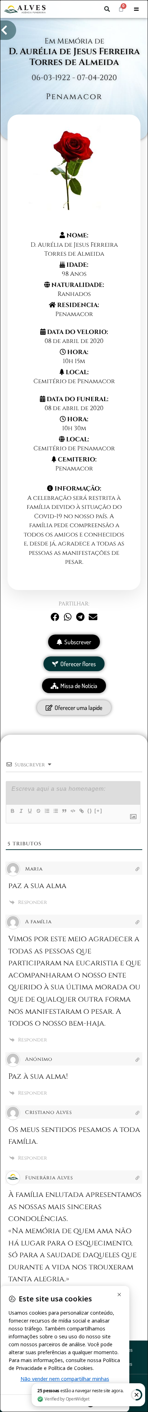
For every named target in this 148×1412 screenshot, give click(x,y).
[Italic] (21, 811)
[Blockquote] (64, 811)
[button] (107, 9)
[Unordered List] (55, 811)
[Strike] (38, 811)
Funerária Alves (49, 1177)
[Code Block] (72, 811)
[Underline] (29, 811)
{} (89, 810)
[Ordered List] (46, 811)
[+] (98, 810)
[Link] (81, 811)
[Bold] (12, 811)
